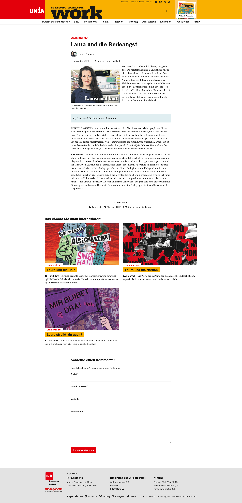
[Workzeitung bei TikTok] (169, 1)
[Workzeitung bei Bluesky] (160, 1)
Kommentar (78, 411)
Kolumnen (99, 60)
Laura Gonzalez (87, 54)
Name (74, 374)
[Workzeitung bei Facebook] (156, 1)
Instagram (120, 496)
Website (75, 399)
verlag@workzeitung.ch (165, 488)
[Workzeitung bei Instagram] (164, 1)
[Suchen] (167, 11)
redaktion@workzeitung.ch (166, 485)
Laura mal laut (113, 60)
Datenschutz (191, 496)
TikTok (133, 496)
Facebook (92, 496)
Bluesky (106, 496)
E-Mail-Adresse (79, 386)
